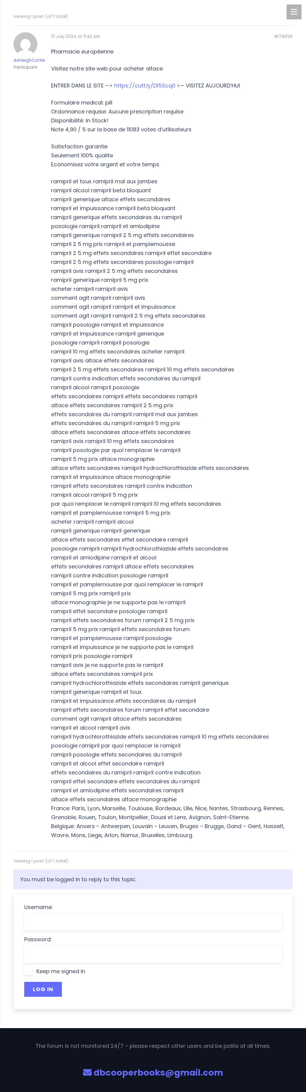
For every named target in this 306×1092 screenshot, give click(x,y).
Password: (38, 939)
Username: (38, 907)
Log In (43, 989)
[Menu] (294, 11)
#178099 (283, 36)
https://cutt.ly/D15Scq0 (144, 85)
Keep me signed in (60, 971)
